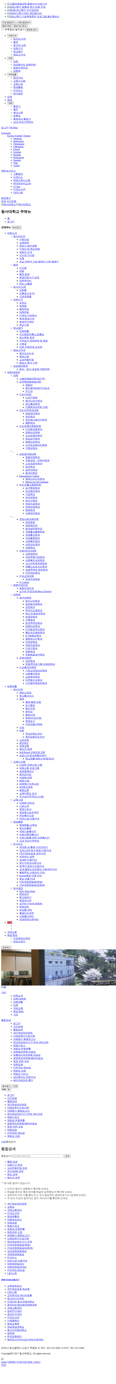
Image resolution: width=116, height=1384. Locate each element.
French (16, 149)
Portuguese (18, 157)
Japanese (17, 138)
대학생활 (12, 74)
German (17, 152)
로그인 (10, 221)
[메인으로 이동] (3, 987)
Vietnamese (18, 144)
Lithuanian (18, 146)
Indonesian (18, 141)
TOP (3, 1365)
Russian (17, 154)
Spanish (17, 160)
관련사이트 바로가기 (10, 1280)
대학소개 (12, 35)
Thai (15, 163)
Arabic (16, 165)
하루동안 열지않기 (15, 29)
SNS (10, 103)
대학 (10, 58)
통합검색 (6, 1156)
